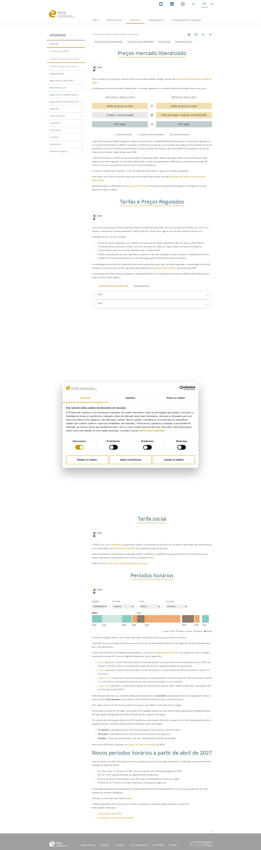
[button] (193, 4)
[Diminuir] (210, 34)
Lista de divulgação (139, 845)
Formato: (170, 601)
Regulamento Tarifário (167, 653)
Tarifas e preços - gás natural (64, 66)
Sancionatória (55, 130)
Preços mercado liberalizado (108, 41)
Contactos (120, 845)
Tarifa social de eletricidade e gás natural (127, 563)
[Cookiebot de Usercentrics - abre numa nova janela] (182, 388)
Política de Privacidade (151, 430)
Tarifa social (164, 41)
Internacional (55, 144)
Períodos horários (183, 41)
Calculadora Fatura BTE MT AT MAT (115, 818)
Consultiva (54, 137)
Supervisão (54, 109)
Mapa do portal (88, 845)
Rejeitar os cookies (87, 460)
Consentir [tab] (85, 398)
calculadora (115, 545)
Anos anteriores (141, 286)
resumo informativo (138, 186)
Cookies (174, 845)
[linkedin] (172, 4)
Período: (116, 601)
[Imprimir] (189, 34)
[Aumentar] (203, 34)
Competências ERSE (59, 51)
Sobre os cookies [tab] (176, 398)
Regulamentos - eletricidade (61, 81)
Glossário (105, 845)
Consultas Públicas (57, 116)
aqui (130, 798)
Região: (95, 601)
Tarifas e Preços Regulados (140, 41)
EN (211, 4)
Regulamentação (57, 74)
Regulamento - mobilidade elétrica (64, 95)
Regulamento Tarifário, (164, 268)
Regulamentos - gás (58, 88)
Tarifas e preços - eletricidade (64, 59)
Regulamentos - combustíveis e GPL (64, 102)
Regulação (54, 44)
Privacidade (159, 845)
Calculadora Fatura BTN (109, 814)
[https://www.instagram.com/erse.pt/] (182, 4)
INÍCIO (96, 20)
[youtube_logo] (161, 4)
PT (204, 4)
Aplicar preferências (130, 460)
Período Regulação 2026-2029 (114, 286)
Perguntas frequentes (124, 548)
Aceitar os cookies (174, 460)
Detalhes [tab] (130, 398)
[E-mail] (196, 34)
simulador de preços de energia (140, 745)
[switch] (113, 447)
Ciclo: (142, 601)
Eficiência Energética (58, 151)
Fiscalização (55, 123)
